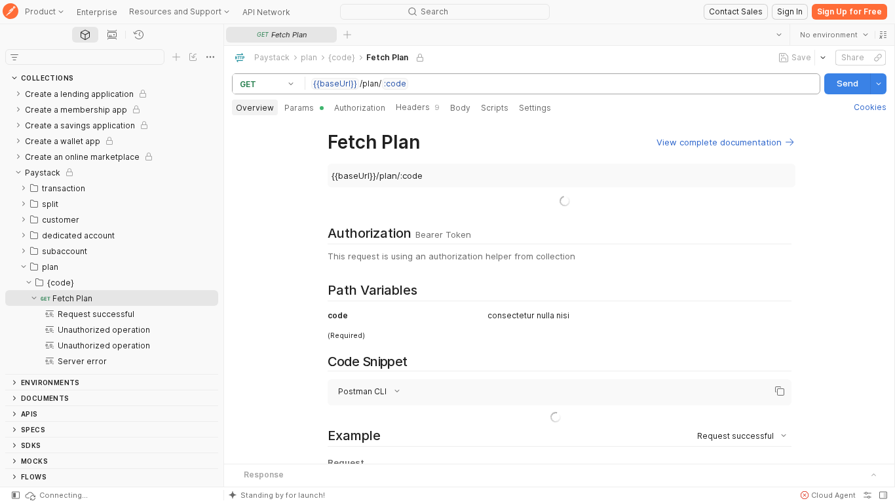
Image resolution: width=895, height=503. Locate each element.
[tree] (111, 230)
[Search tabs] (779, 35)
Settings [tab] (535, 108)
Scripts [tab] (494, 108)
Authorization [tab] (359, 108)
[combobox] (834, 35)
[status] (56, 495)
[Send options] (878, 83)
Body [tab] (460, 108)
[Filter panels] (14, 57)
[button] (883, 35)
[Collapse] (18, 172)
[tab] (85, 35)
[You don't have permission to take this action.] (347, 35)
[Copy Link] (878, 57)
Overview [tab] (255, 108)
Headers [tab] (418, 107)
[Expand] (18, 93)
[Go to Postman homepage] (10, 12)
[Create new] (176, 57)
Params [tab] (299, 108)
